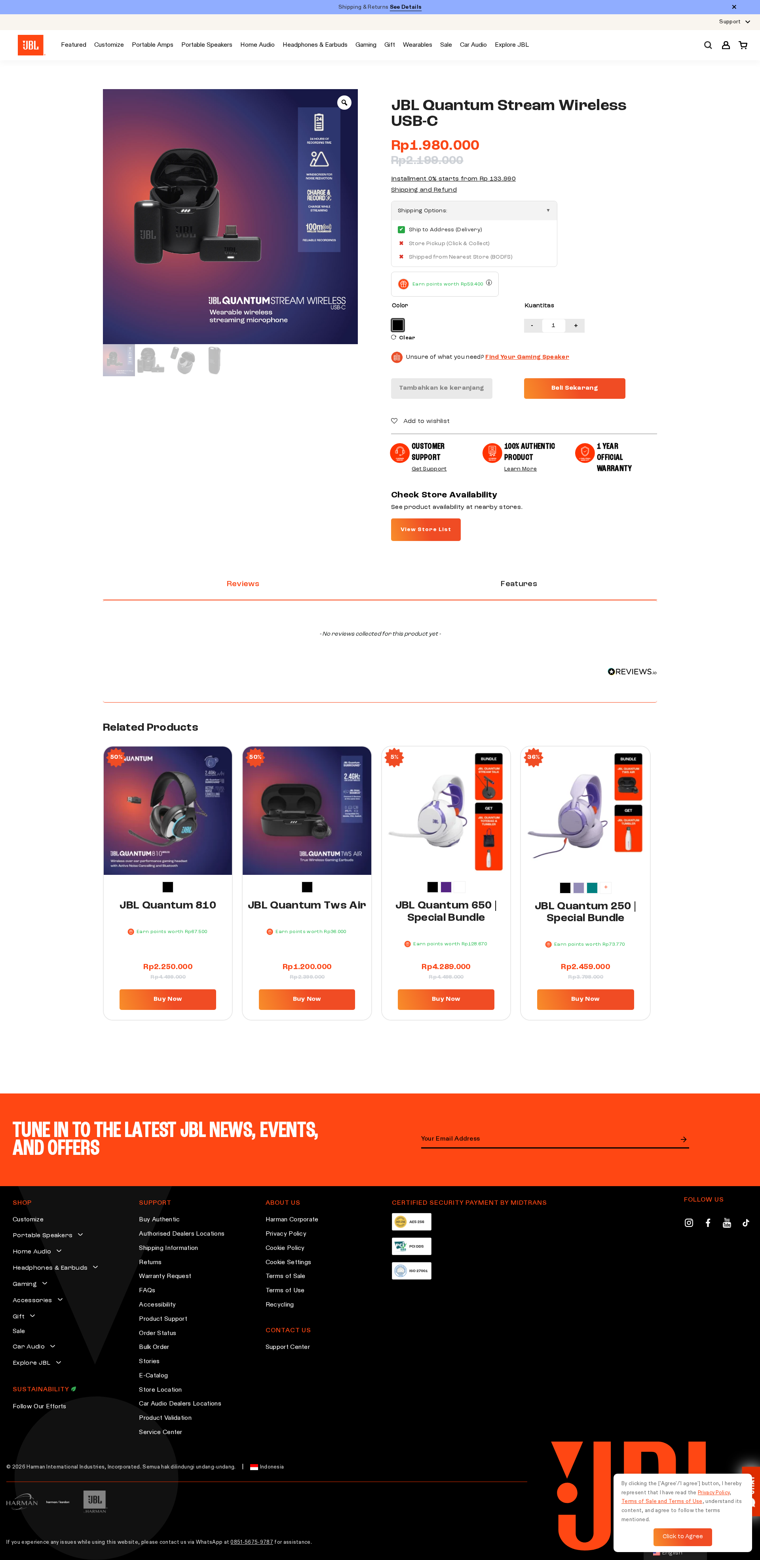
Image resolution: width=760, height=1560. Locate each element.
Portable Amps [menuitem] (152, 45)
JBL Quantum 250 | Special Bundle (585, 912)
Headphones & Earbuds (50, 1268)
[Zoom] (344, 102)
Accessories (32, 1300)
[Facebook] (708, 1224)
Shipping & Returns (380, 7)
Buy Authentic (159, 1220)
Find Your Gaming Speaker (527, 357)
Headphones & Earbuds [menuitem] (315, 45)
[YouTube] (727, 1224)
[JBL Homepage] (32, 45)
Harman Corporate (292, 1220)
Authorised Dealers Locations (181, 1234)
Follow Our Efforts (39, 1407)
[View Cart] (740, 45)
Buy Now (168, 999)
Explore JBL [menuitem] (512, 45)
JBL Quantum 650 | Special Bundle (446, 912)
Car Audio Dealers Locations (180, 1404)
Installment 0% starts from (453, 179)
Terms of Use (285, 1291)
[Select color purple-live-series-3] (578, 888)
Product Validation (165, 1418)
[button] (726, 45)
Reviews (243, 584)
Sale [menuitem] (446, 45)
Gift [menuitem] (389, 45)
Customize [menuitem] (109, 45)
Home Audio (32, 1252)
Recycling (280, 1305)
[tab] (243, 585)
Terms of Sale (286, 1276)
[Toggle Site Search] (708, 45)
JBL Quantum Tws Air (307, 905)
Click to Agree (683, 1537)
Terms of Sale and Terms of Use (662, 1501)
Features (519, 584)
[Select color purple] (446, 887)
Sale (19, 1331)
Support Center (288, 1347)
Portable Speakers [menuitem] (206, 45)
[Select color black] (168, 887)
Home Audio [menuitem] (257, 45)
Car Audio (29, 1347)
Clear (407, 338)
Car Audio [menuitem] (473, 45)
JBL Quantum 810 (168, 905)
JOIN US (684, 1139)
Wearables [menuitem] (417, 45)
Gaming (25, 1284)
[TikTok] (746, 1224)
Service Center (160, 1432)
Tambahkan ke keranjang (441, 388)
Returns (150, 1262)
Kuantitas (539, 306)
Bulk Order (154, 1347)
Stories (149, 1361)
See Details (406, 7)
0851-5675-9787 (251, 1542)
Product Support (163, 1319)
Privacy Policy (286, 1234)
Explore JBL (32, 1363)
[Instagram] (689, 1224)
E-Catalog (153, 1376)
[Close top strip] (734, 7)
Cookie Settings (289, 1262)
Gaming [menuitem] (365, 45)
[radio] (398, 325)
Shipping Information (168, 1248)
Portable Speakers (42, 1235)
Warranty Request (165, 1276)
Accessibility (157, 1305)
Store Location (160, 1390)
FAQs (147, 1291)
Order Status (157, 1333)
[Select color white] (459, 887)
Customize (28, 1220)
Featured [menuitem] (73, 45)
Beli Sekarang (574, 388)
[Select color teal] (592, 888)
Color (400, 306)
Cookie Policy (285, 1248)
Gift (19, 1317)
